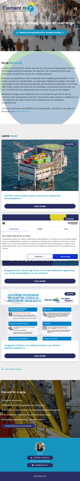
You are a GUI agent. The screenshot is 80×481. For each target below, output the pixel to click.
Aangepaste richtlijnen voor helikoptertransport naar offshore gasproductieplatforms (32, 346)
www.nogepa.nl (22, 111)
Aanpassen (38, 256)
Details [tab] (40, 229)
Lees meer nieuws (12, 369)
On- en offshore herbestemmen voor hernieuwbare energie (27, 415)
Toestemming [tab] (13, 229)
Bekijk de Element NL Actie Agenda (18, 426)
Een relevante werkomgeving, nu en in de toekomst (24, 419)
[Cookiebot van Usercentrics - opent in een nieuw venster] (69, 223)
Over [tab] (66, 229)
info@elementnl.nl (41, 465)
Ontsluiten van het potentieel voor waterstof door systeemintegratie (32, 410)
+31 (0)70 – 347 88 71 (41, 458)
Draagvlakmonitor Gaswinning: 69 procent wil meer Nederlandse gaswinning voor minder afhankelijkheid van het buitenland (39, 272)
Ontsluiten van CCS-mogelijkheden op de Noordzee (24, 405)
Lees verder (40, 206)
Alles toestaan (65, 256)
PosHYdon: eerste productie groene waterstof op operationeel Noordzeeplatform (32, 197)
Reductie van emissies (13, 400)
